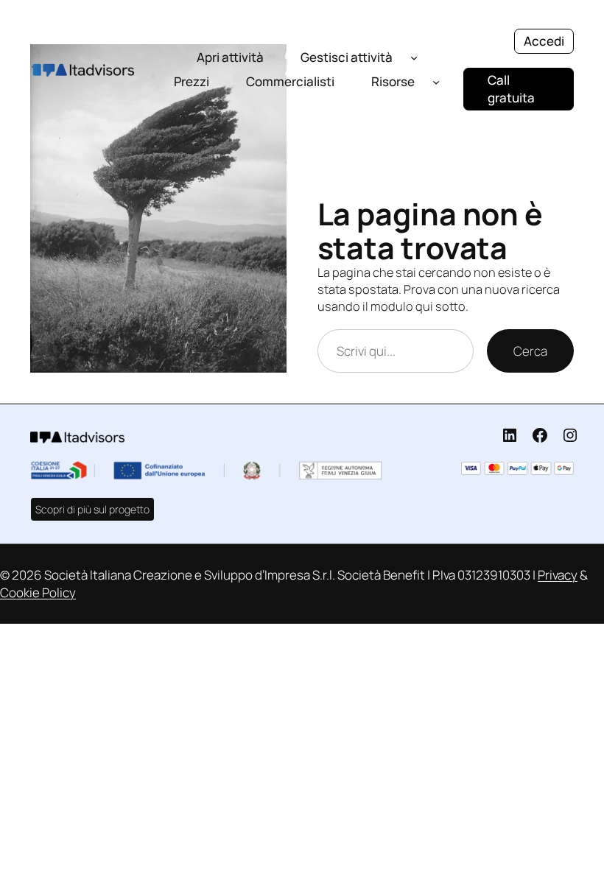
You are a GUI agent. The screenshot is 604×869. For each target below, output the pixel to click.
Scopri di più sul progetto (92, 509)
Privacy (557, 574)
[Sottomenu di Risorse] (436, 81)
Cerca (530, 350)
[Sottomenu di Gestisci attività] (414, 56)
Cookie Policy (38, 592)
